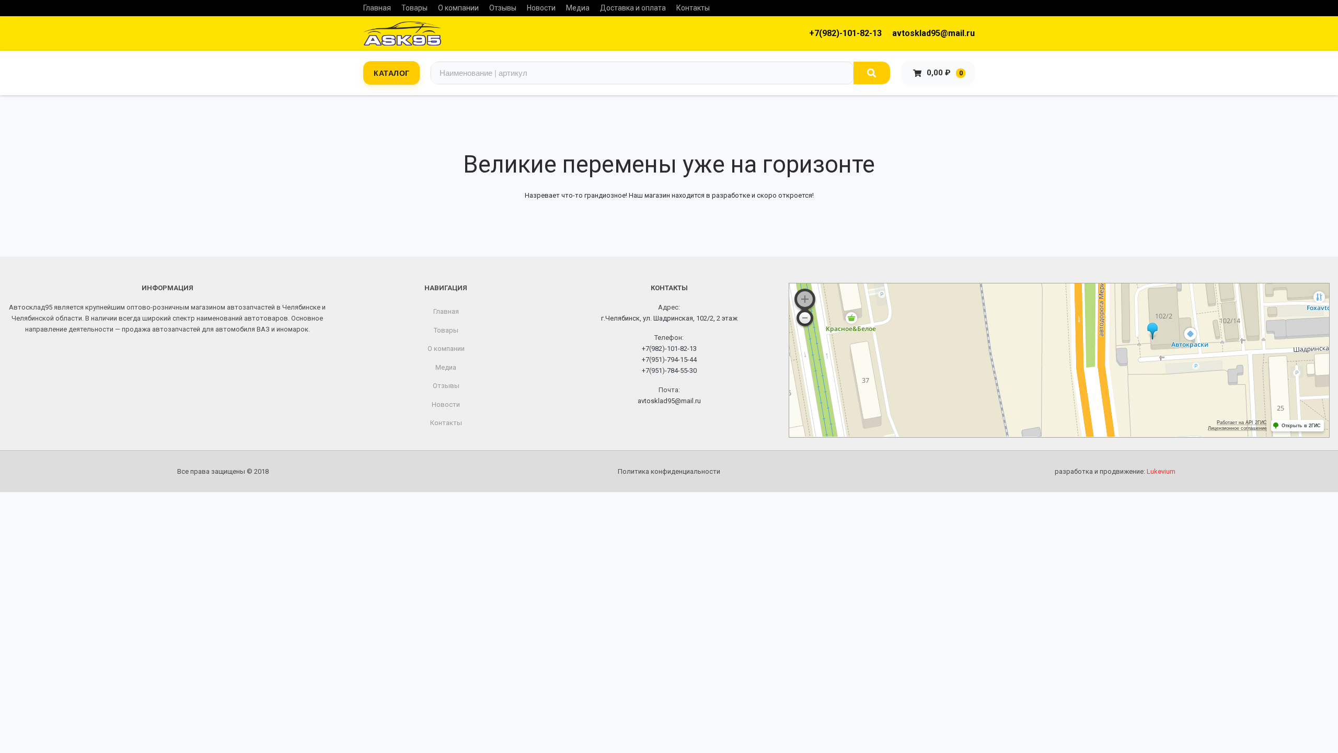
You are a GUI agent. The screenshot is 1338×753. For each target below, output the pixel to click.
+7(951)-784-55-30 (669, 370)
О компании (458, 8)
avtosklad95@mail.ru (933, 33)
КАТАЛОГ (392, 72)
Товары (414, 8)
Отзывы (502, 8)
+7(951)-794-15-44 (669, 359)
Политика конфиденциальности (669, 471)
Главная (377, 8)
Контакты (693, 8)
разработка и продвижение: (1115, 471)
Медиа (578, 8)
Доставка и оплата (633, 8)
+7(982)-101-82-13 (845, 33)
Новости (541, 8)
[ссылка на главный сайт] (402, 33)
